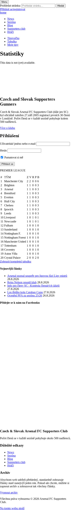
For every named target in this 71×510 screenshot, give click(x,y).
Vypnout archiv (9, 492)
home (3, 12)
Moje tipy (12, 44)
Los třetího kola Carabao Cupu (25, 292)
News (10, 18)
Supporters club (16, 28)
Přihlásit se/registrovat (12, 9)
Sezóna (11, 22)
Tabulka (12, 41)
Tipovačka (13, 38)
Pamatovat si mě (13, 157)
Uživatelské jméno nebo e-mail (18, 143)
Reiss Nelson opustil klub (22, 282)
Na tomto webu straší (12, 508)
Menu (4, 2)
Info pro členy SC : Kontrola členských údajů (33, 285)
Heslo (3, 150)
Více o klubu (7, 128)
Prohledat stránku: (10, 5)
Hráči (10, 31)
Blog (10, 25)
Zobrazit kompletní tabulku (15, 261)
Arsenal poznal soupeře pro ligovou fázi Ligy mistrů (37, 275)
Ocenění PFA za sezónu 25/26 (24, 295)
